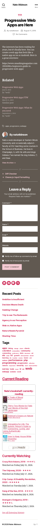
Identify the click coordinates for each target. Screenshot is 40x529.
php (26, 360)
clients (27, 348)
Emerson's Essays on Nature (20, 416)
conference (15, 353)
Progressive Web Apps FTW (15, 97)
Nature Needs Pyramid (13, 331)
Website (5, 246)
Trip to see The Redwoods (14, 315)
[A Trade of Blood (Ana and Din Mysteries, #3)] (5, 399)
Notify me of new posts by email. (17, 261)
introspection (25, 355)
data (21, 353)
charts (21, 348)
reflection (31, 363)
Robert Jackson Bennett (15, 399)
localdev (14, 358)
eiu (3, 355)
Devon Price (7, 433)
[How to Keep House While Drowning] (5, 438)
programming (9, 363)
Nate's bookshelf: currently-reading (19, 392)
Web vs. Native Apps (12, 325)
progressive (14, 126)
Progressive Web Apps (12, 87)
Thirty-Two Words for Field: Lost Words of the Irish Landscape (20, 408)
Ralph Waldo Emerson (14, 417)
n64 (30, 358)
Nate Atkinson (20, 5)
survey (5, 369)
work (19, 372)
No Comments (21, 34)
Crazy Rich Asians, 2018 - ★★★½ (18, 461)
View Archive (9, 163)
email (7, 355)
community (25, 351)
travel (16, 369)
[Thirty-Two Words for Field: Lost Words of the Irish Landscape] (5, 408)
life (10, 358)
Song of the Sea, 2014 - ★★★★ (17, 491)
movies (20, 358)
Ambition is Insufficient (13, 299)
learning (5, 358)
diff (32, 353)
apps (7, 126)
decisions (27, 353)
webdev (13, 372)
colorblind (6, 351)
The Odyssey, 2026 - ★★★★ (16, 470)
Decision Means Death (13, 304)
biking (10, 348)
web (20, 15)
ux (23, 369)
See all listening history (13, 512)
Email (5, 235)
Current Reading (15, 379)
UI (20, 369)
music (26, 358)
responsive (12, 365)
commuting (6, 353)
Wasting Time (9, 336)
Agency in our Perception (14, 320)
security (20, 365)
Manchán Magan (8, 412)
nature (4, 360)
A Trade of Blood (15, 397)
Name (5, 225)
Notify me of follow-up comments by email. (21, 256)
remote (5, 365)
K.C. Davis (12, 440)
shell (26, 365)
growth (17, 355)
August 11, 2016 (30, 31)
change (16, 348)
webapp (23, 126)
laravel (32, 355)
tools (12, 369)
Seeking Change (10, 310)
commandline (16, 351)
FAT (11, 355)
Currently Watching (16, 456)
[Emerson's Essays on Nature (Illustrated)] (5, 418)
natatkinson (14, 31)
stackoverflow (33, 365)
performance (15, 360)
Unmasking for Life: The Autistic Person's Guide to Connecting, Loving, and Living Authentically (17, 427)
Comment (6, 203)
